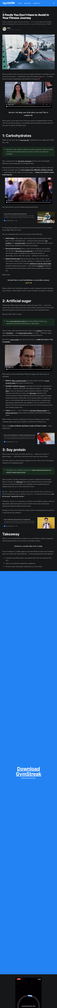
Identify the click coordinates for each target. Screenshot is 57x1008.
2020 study (19, 482)
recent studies (13, 321)
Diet (3, 11)
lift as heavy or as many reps (24, 251)
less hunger (9, 333)
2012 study (32, 393)
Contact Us (36, 3)
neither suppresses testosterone (40, 470)
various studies (14, 339)
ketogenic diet (24, 140)
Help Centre (27, 3)
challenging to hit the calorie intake (40, 263)
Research (22, 386)
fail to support (22, 321)
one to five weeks (20, 243)
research (40, 266)
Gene (8, 28)
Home (20, 3)
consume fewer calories (25, 333)
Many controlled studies (19, 381)
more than (33, 410)
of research (28, 161)
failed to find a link (11, 413)
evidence (38, 331)
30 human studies (41, 410)
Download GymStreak (28, 771)
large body (21, 161)
